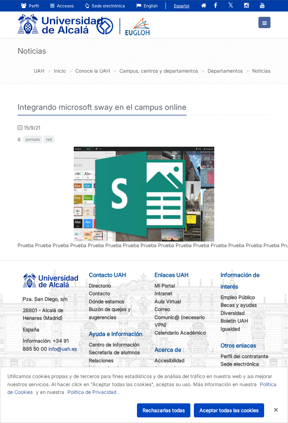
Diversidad (232, 313)
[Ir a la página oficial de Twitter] (230, 5)
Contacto (99, 293)
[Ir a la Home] (60, 20)
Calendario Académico (180, 333)
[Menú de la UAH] (264, 22)
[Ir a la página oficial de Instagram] (246, 5)
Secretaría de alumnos (114, 352)
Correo (162, 309)
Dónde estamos (106, 301)
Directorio (100, 286)
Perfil (33, 5)
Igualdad (230, 329)
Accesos (65, 5)
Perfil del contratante (244, 356)
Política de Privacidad (91, 392)
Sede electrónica (108, 5)
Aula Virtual (168, 301)
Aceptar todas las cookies (228, 410)
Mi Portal (165, 286)
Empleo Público (238, 297)
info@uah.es (62, 349)
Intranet (163, 293)
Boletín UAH (234, 321)
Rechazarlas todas (164, 410)
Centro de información (114, 345)
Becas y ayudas (239, 305)
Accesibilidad (169, 360)
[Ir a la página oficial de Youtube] (262, 5)
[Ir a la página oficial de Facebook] (215, 5)
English (150, 5)
